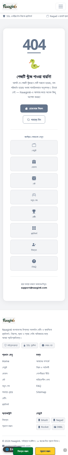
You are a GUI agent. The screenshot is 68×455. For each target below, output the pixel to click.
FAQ (34, 266)
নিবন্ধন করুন (23, 451)
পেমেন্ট (34, 150)
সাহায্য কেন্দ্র (7, 392)
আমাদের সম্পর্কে (42, 361)
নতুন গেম (34, 200)
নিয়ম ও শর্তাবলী (42, 367)
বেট (34, 183)
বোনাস (34, 167)
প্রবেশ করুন (7, 426)
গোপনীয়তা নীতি (42, 373)
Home (5, 361)
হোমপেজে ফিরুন (36, 108)
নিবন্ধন (34, 250)
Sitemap (41, 392)
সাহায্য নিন (36, 119)
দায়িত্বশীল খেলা (43, 379)
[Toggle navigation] (61, 6)
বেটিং (34, 216)
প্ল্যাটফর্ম (34, 233)
